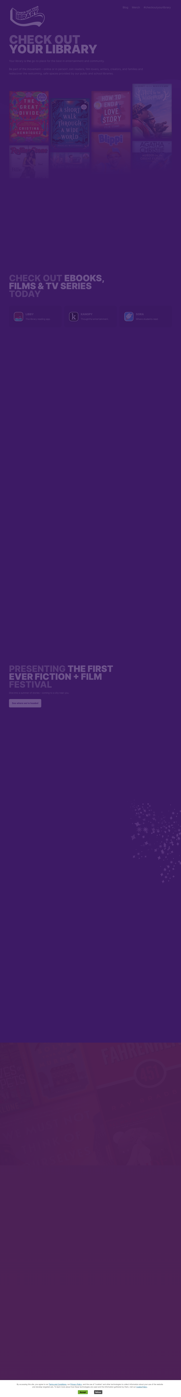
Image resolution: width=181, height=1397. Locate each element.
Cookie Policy (141, 1387)
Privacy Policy (76, 1384)
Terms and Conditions (57, 1384)
